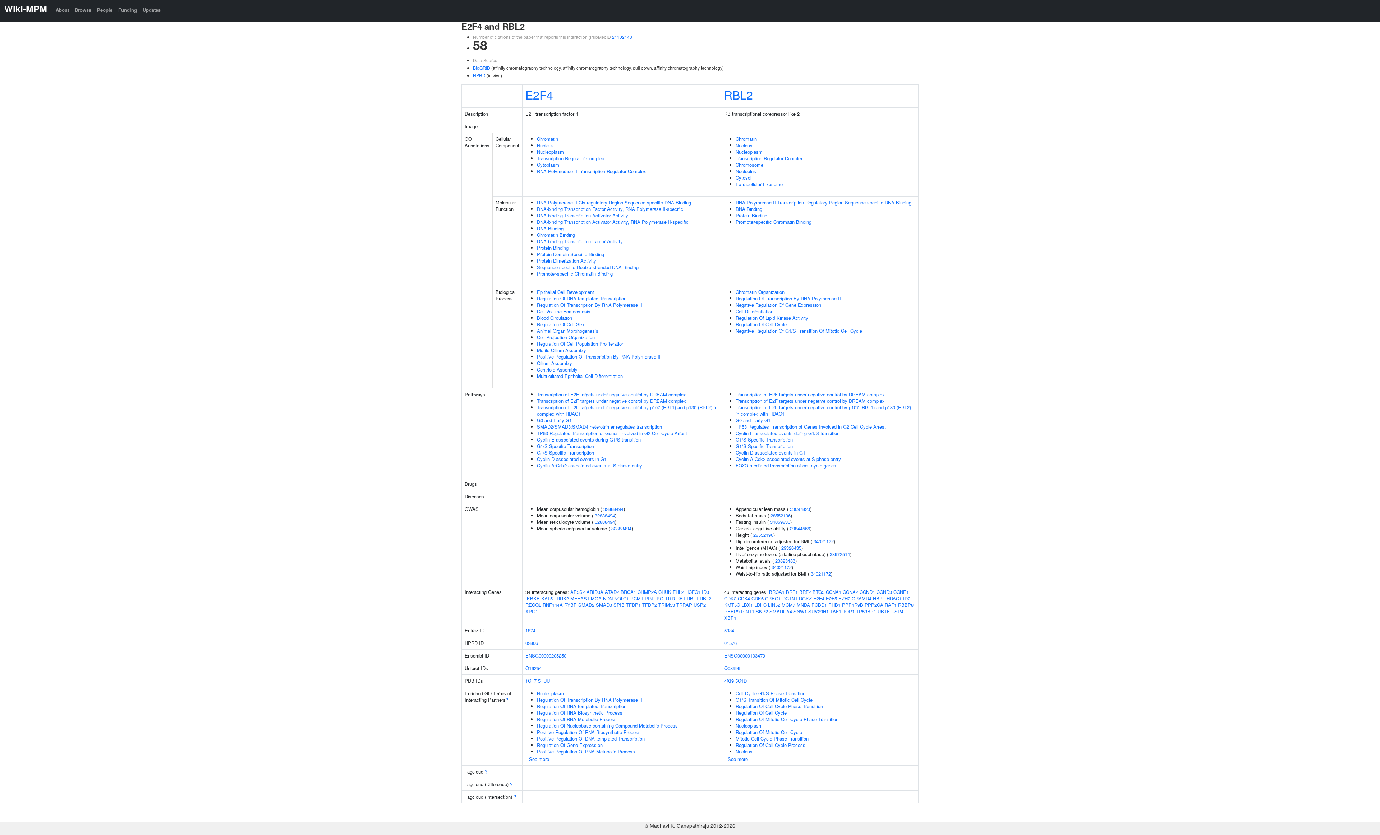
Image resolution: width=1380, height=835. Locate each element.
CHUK (664, 592)
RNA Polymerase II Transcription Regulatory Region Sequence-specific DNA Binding (823, 202)
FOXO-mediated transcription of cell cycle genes (786, 465)
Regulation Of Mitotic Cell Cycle (769, 732)
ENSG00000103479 (744, 655)
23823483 (785, 560)
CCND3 (884, 592)
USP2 (700, 604)
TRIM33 (666, 604)
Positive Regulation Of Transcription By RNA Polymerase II (599, 356)
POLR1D (666, 598)
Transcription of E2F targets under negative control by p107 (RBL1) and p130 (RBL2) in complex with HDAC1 (627, 410)
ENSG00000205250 (545, 655)
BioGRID (481, 68)
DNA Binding (550, 228)
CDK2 (730, 598)
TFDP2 (649, 604)
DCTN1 (789, 598)
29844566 (800, 528)
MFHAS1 (579, 598)
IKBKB (532, 598)
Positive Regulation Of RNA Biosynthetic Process (589, 732)
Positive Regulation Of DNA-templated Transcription (591, 738)
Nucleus (545, 145)
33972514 (840, 554)
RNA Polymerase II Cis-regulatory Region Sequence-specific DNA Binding (614, 202)
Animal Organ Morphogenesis (567, 330)
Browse (83, 9)
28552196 (780, 515)
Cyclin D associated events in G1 (572, 459)
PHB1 (834, 604)
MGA (596, 598)
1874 (530, 630)
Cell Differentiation (754, 311)
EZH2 (844, 598)
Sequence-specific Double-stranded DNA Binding (588, 267)
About (62, 9)
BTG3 (818, 592)
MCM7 (788, 604)
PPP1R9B (852, 604)
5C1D (741, 680)
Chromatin (547, 138)
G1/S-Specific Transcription (565, 446)
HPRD (479, 75)
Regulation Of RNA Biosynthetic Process (579, 712)
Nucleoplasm (550, 151)
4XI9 (729, 680)
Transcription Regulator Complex (570, 158)
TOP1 (849, 611)
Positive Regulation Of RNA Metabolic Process (586, 751)
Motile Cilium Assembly (561, 350)
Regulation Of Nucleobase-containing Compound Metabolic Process (607, 725)
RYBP (570, 604)
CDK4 (744, 598)
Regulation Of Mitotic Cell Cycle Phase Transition (787, 719)
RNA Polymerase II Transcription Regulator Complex (591, 171)
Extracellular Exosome (759, 184)
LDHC (760, 604)
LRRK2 (561, 598)
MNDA (803, 604)
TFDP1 (633, 604)
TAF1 (835, 611)
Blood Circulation (554, 317)
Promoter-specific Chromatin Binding (575, 273)
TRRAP (684, 604)
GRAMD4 (861, 598)
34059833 (780, 521)
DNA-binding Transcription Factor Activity (580, 241)
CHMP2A (647, 592)
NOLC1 (621, 598)
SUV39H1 (818, 611)
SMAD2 (586, 604)
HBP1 (879, 598)
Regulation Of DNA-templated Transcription (581, 298)
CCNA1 (833, 592)
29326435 (791, 547)
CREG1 (773, 598)
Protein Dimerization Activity (566, 260)
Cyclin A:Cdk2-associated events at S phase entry (589, 465)
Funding (127, 9)
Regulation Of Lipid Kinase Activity (772, 317)
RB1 (680, 598)
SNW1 (800, 611)
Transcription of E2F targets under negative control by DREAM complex (611, 394)
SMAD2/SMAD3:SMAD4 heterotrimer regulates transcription (599, 426)
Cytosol (743, 177)
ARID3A (594, 592)
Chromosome (749, 164)
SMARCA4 (780, 611)
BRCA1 (628, 592)
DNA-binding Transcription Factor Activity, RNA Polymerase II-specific (610, 209)
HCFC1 (692, 592)
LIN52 (774, 604)
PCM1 (636, 598)
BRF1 (792, 592)
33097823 (800, 509)
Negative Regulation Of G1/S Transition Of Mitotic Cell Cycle (799, 330)
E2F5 (831, 598)
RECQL (533, 604)
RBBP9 (732, 611)
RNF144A (553, 604)
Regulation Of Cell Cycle (761, 324)
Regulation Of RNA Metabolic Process (577, 719)
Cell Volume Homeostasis (563, 311)
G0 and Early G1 (554, 420)
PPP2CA (874, 604)
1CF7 (531, 680)
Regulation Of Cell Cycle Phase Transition (779, 706)
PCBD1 (819, 604)
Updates (152, 9)
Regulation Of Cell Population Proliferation (580, 343)
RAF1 (891, 604)
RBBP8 (906, 604)
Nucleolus (746, 171)
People (104, 9)
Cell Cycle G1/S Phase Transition (770, 693)
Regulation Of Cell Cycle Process (770, 745)
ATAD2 (612, 592)
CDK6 (757, 598)
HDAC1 (894, 598)
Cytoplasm (548, 164)
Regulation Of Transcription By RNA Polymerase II (589, 304)
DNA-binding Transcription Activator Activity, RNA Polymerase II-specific (613, 221)
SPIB (619, 604)
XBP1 (730, 617)
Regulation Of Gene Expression (570, 745)
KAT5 (547, 598)
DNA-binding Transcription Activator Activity (582, 215)
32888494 (613, 509)
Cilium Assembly (554, 363)
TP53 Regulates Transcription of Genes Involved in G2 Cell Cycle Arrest (612, 433)
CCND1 (867, 592)
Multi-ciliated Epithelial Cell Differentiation (580, 376)
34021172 (824, 541)
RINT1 (747, 611)
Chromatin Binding (556, 234)
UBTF (884, 611)
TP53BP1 (866, 611)
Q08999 (732, 668)
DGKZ (805, 598)
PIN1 (650, 598)
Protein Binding (553, 247)
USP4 (897, 611)
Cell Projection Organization (566, 337)
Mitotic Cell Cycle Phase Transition (772, 738)
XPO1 (531, 611)
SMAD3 (604, 604)
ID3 (705, 592)
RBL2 (738, 94)
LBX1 (747, 604)
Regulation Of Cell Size (561, 324)
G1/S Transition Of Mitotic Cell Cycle (774, 699)
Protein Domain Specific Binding (570, 254)
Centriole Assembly (557, 369)
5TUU (544, 680)
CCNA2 (850, 592)
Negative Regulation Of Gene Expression (778, 304)
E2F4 (539, 94)
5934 (729, 630)
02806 (531, 643)
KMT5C (732, 604)
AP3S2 (577, 592)
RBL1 (692, 598)
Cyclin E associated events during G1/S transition (589, 439)
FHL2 (678, 592)
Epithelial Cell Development (565, 292)
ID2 (906, 598)
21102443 (622, 37)
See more (539, 759)
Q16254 (533, 668)
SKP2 (762, 611)
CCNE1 (901, 592)
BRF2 (805, 592)
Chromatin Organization (760, 292)
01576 (730, 643)
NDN (608, 598)
